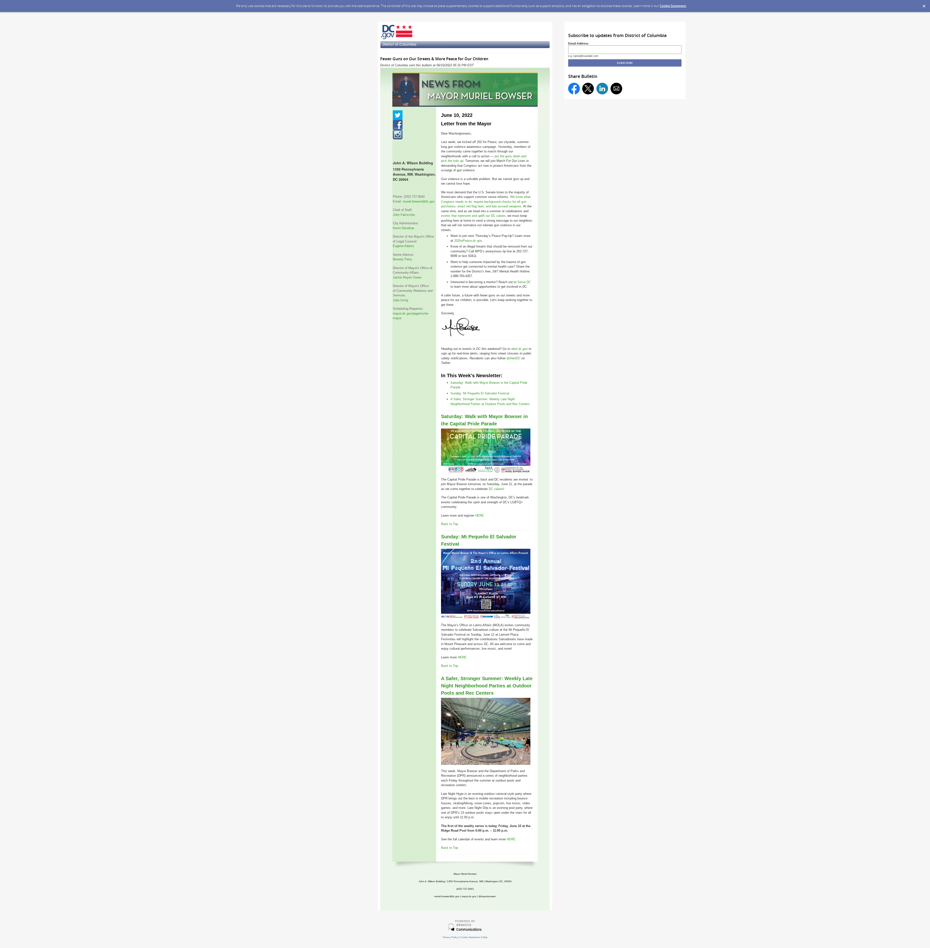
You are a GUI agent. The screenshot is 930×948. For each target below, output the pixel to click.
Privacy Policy (450, 937)
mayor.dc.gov (469, 896)
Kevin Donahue (403, 228)
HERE (479, 515)
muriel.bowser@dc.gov (419, 201)
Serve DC (524, 282)
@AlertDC (513, 358)
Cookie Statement (673, 6)
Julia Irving (400, 300)
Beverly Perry (402, 259)
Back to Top (449, 524)
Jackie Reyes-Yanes (407, 277)
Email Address (578, 43)
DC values (496, 489)
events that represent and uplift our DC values (473, 216)
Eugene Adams (403, 246)
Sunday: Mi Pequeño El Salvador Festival (479, 393)
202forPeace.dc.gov (468, 240)
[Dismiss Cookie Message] (924, 4)
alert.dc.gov (519, 349)
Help (485, 937)
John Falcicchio (404, 215)
